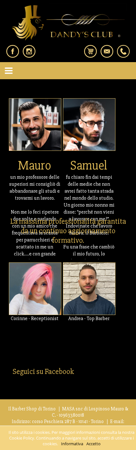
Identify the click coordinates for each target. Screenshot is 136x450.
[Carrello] (90, 56)
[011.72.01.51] (123, 56)
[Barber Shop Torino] (68, 40)
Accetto (93, 444)
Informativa (72, 444)
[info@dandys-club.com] (107, 56)
